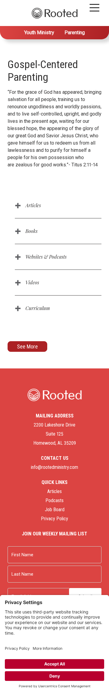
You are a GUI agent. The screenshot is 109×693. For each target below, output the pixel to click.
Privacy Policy (54, 518)
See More (27, 346)
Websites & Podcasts (46, 256)
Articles (33, 205)
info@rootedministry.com (54, 467)
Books (31, 231)
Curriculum (37, 308)
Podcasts (54, 500)
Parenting (74, 32)
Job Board (54, 509)
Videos (32, 282)
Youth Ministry (39, 32)
